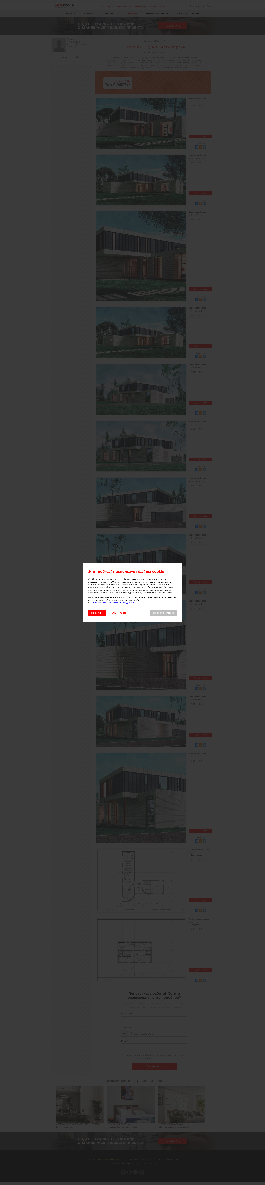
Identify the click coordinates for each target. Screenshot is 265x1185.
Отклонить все (119, 613)
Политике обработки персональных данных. (112, 603)
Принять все (97, 613)
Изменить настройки (163, 613)
